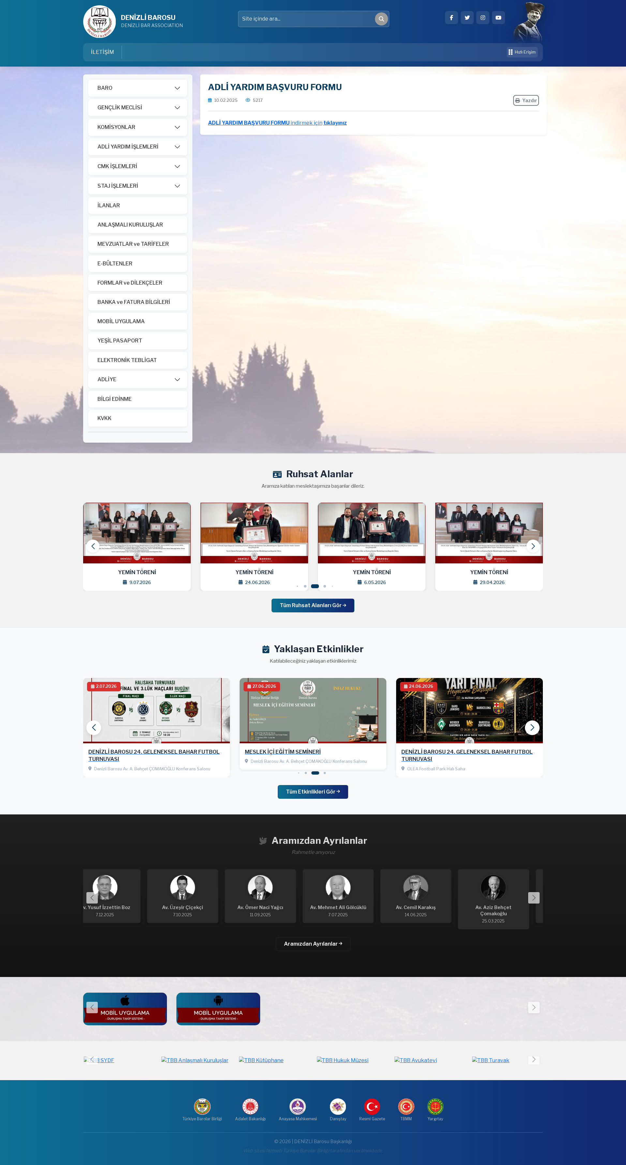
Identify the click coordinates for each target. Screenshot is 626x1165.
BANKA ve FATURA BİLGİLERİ (133, 302)
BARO (104, 88)
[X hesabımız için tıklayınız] (467, 17)
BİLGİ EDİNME (114, 399)
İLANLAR (108, 205)
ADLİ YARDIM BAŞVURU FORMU (249, 123)
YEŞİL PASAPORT (119, 341)
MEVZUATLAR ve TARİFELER (133, 244)
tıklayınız (335, 123)
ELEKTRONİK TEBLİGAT (127, 360)
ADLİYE (106, 379)
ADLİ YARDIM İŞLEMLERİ (127, 147)
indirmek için (306, 123)
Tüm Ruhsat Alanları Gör (311, 605)
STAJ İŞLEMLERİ (117, 186)
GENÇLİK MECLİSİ (119, 107)
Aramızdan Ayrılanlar (311, 944)
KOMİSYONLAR (116, 127)
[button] (533, 546)
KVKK (104, 418)
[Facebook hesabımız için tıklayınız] (451, 17)
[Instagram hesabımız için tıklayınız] (482, 17)
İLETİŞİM (102, 52)
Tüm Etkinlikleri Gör (311, 792)
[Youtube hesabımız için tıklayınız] (498, 17)
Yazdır (529, 100)
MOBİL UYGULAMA (121, 321)
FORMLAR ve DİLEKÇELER (129, 283)
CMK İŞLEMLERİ (117, 166)
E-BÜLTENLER (114, 263)
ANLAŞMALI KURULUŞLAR (130, 225)
